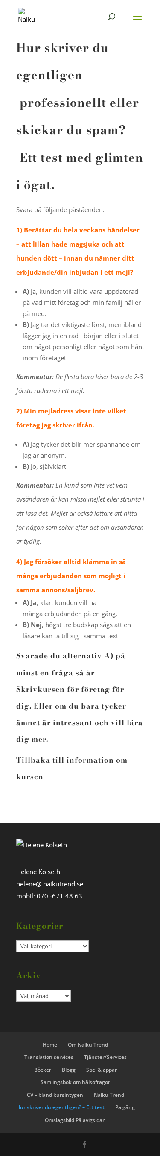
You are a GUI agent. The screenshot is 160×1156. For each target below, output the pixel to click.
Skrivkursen (40, 689)
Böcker (42, 1069)
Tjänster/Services (105, 1057)
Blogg (69, 1069)
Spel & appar (101, 1069)
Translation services (48, 1057)
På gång (125, 1107)
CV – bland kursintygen (55, 1095)
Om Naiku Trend (88, 1044)
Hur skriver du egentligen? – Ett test (60, 1107)
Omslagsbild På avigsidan (75, 1120)
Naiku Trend (109, 1095)
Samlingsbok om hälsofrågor (75, 1082)
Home (50, 1044)
